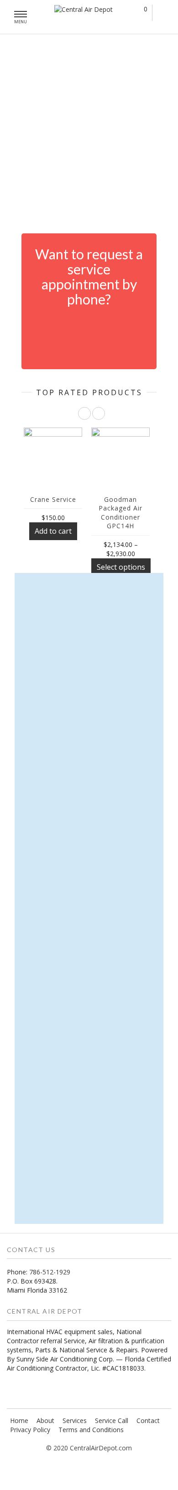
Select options (121, 567)
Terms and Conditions (91, 1429)
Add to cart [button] (53, 531)
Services (75, 1420)
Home (19, 1420)
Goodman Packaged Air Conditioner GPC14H (120, 513)
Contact (148, 1420)
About (45, 1420)
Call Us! (97, 329)
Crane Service (53, 499)
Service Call (111, 1420)
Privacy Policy (30, 1429)
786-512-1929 (49, 1272)
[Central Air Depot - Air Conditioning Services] (83, 9)
